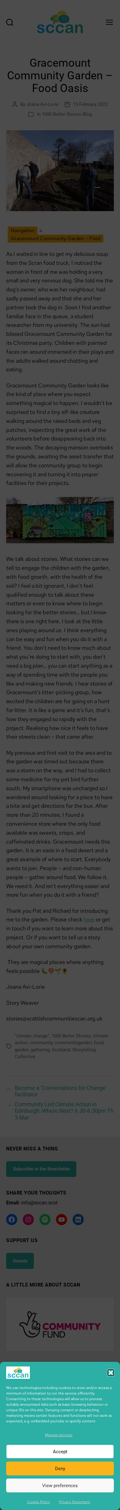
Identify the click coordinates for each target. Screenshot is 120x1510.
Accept (60, 1451)
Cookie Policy (38, 1502)
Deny (60, 1468)
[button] (111, 1373)
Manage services (58, 1435)
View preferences (60, 1485)
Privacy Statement (74, 1502)
